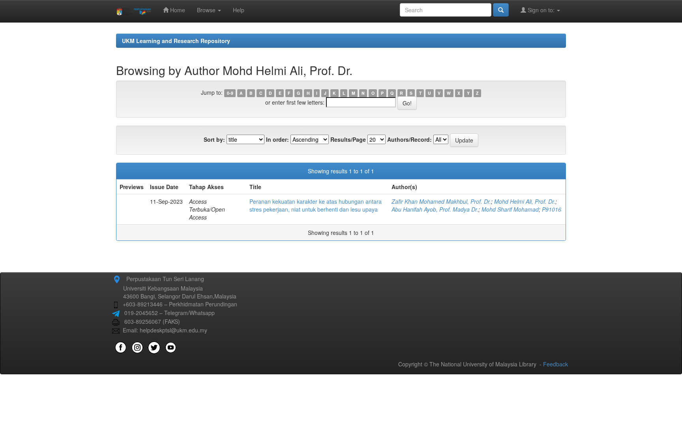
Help (238, 10)
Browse (207, 10)
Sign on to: (541, 10)
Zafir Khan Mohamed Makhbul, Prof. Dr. (441, 201)
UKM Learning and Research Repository (176, 41)
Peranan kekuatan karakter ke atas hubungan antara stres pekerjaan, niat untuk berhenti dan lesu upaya (315, 205)
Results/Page (348, 139)
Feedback (555, 364)
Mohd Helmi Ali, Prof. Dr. (524, 201)
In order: (277, 139)
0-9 (230, 93)
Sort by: (214, 139)
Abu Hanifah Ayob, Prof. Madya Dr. (435, 209)
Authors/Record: (409, 139)
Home (177, 10)
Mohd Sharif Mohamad (510, 209)
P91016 (551, 209)
